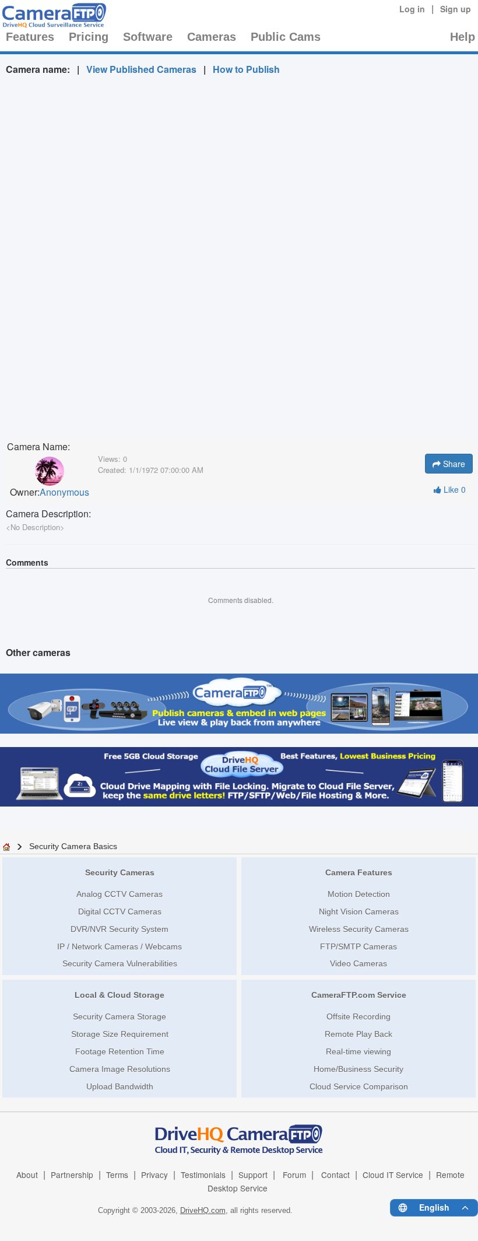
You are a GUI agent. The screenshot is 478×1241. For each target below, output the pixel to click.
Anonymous (64, 492)
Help (462, 36)
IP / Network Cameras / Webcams (119, 946)
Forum (294, 1174)
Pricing (88, 36)
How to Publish (246, 69)
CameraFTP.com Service (358, 995)
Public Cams (286, 36)
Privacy (154, 1174)
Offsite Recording (358, 1016)
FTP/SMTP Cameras (358, 946)
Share (453, 463)
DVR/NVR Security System (119, 929)
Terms (117, 1174)
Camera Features (358, 872)
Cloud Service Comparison (359, 1086)
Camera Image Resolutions (119, 1069)
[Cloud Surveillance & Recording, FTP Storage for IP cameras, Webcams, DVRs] (52, 15)
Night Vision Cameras (359, 911)
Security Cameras (119, 872)
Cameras (211, 36)
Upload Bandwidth (119, 1086)
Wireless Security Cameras (359, 929)
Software (148, 36)
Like (453, 489)
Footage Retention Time (119, 1051)
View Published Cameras (141, 69)
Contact (335, 1174)
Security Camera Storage (119, 1016)
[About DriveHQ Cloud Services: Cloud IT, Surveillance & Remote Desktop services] (239, 1133)
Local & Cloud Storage (119, 995)
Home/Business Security (358, 1069)
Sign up (455, 9)
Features (30, 36)
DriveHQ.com (203, 1210)
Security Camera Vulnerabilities (119, 963)
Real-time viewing (358, 1051)
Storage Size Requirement (119, 1034)
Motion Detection (359, 894)
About (27, 1174)
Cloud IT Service (393, 1174)
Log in (412, 9)
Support (253, 1174)
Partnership (72, 1174)
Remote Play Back (358, 1034)
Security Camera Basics (73, 846)
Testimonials (203, 1174)
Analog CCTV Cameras (119, 894)
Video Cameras (358, 963)
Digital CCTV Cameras (119, 911)
